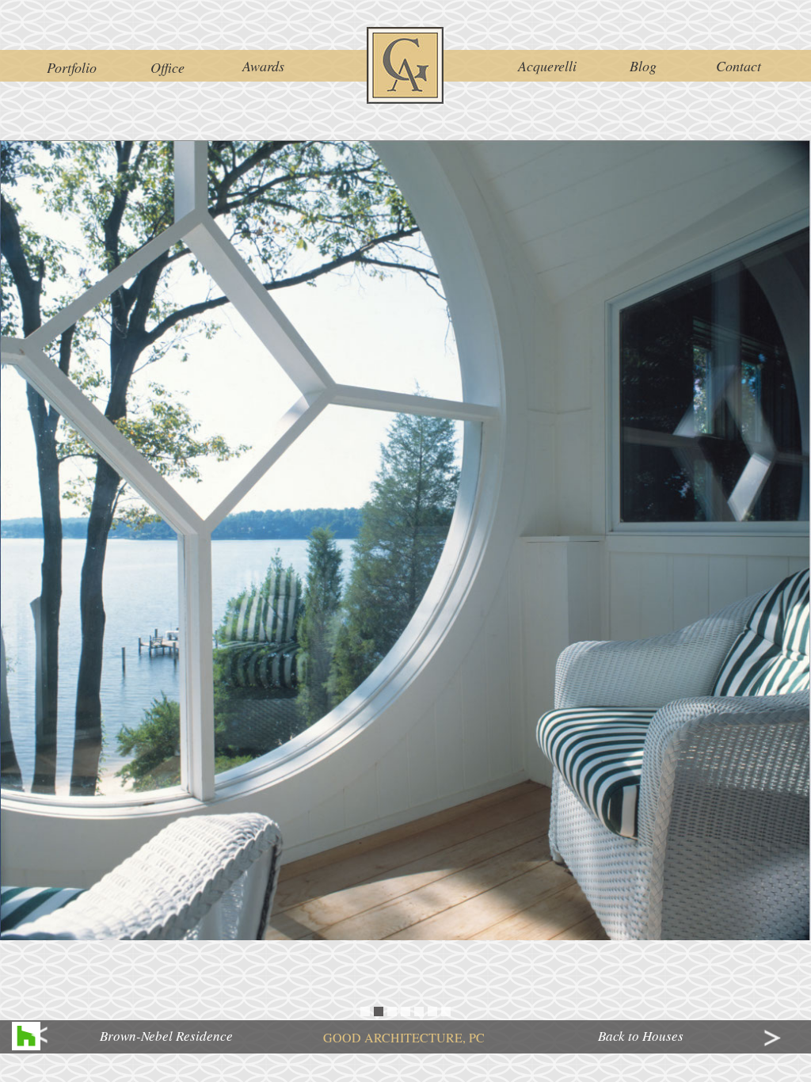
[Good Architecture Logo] (405, 66)
